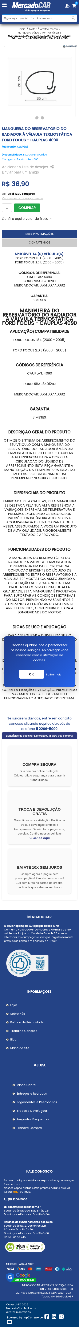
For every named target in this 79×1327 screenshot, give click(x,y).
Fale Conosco (39, 1171)
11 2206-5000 (47, 728)
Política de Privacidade (27, 1022)
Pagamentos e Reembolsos (37, 1102)
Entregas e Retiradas (32, 1093)
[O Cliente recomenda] (39, 964)
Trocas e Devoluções (32, 1111)
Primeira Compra (29, 1128)
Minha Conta (26, 1085)
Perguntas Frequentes (33, 1119)
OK (31, 674)
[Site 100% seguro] (21, 1281)
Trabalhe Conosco (23, 1031)
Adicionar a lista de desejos (25, 167)
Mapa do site (19, 1048)
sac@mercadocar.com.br (23, 1207)
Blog (13, 1039)
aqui (43, 723)
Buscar (73, 18)
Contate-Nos (39, 242)
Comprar (27, 207)
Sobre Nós (17, 1014)
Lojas (13, 1005)
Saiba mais (53, 674)
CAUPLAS (22, 146)
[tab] (39, 234)
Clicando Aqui (39, 838)
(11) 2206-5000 (17, 1199)
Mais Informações (39, 234)
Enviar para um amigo (20, 172)
